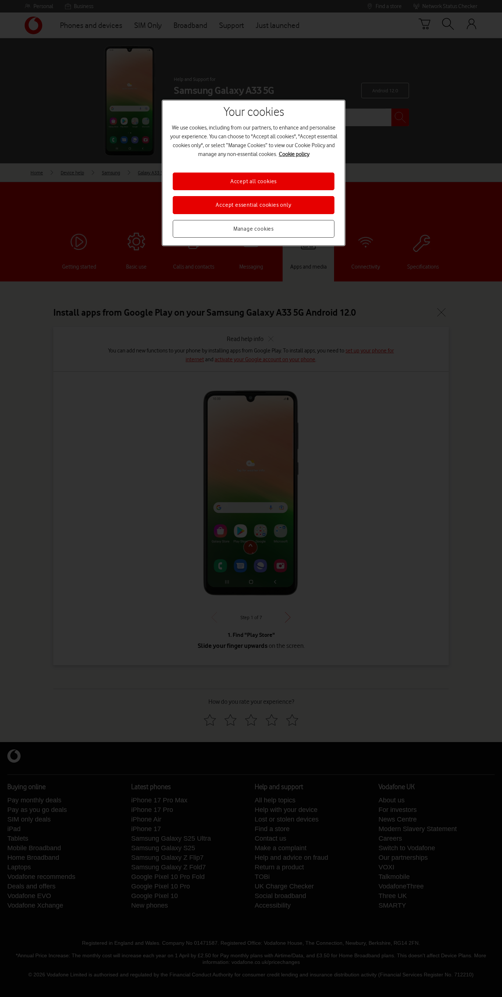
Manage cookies (253, 229)
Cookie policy (294, 154)
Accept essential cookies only (253, 205)
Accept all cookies (253, 181)
